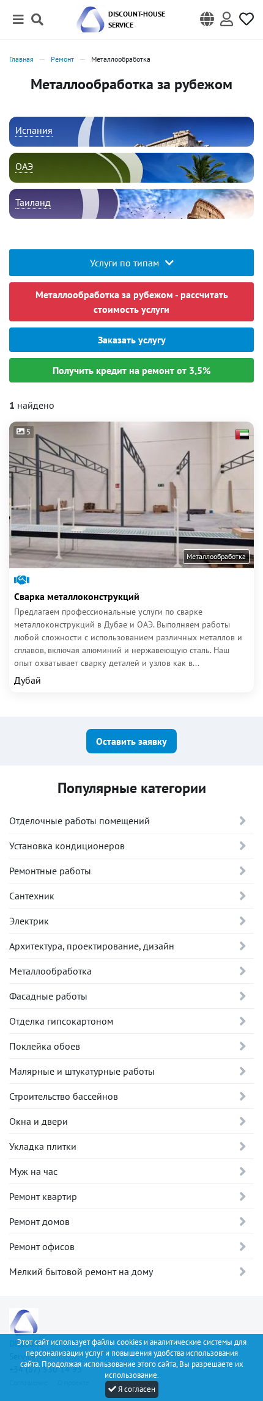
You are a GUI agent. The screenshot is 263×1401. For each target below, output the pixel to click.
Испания (34, 130)
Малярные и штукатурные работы (82, 1071)
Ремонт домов (39, 1221)
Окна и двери (38, 1121)
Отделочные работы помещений (79, 820)
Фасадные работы (48, 996)
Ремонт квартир (43, 1196)
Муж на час (33, 1171)
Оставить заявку (131, 741)
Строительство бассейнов (63, 1096)
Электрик (29, 921)
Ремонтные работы (50, 871)
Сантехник (31, 896)
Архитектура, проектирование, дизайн (91, 946)
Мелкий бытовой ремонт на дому (81, 1271)
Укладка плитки (42, 1146)
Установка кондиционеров (67, 846)
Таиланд (33, 202)
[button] (207, 20)
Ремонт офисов (42, 1246)
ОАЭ (24, 166)
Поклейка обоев (44, 1046)
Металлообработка (50, 971)
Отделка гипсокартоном (61, 1021)
